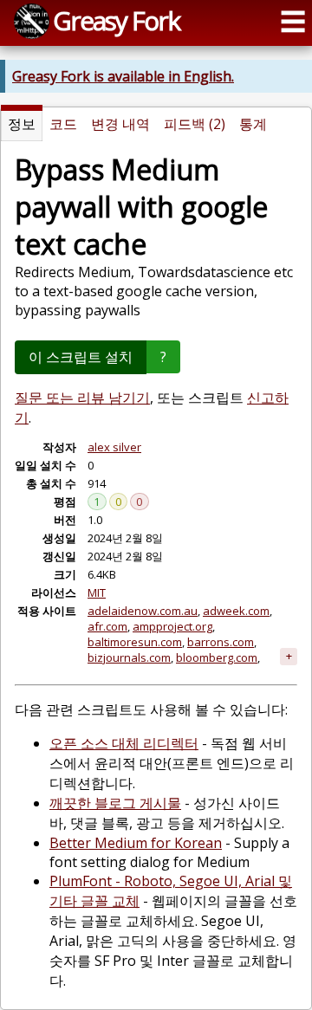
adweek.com (236, 610)
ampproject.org (172, 626)
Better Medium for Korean (135, 842)
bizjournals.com (129, 657)
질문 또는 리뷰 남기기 (82, 397)
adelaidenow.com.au (143, 610)
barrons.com (220, 642)
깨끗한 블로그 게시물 (115, 803)
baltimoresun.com (135, 642)
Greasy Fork (116, 20)
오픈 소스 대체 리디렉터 (123, 743)
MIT (97, 592)
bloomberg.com (216, 657)
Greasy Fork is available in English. (123, 76)
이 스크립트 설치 (81, 356)
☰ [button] (293, 21)
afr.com (107, 626)
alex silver (114, 447)
